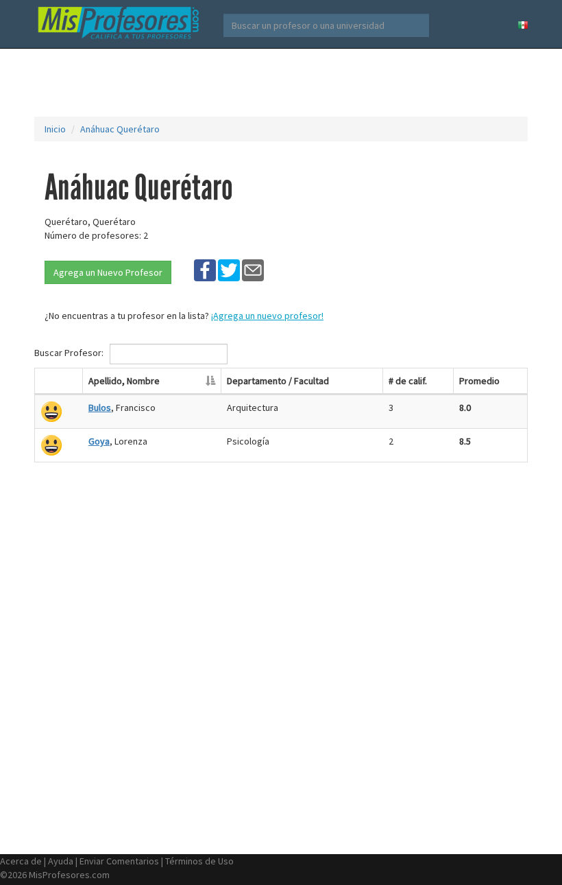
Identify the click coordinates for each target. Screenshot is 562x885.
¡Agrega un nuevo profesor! (267, 315)
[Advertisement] (283, 82)
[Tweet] (229, 269)
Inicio (55, 129)
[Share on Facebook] (205, 269)
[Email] (253, 269)
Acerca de (21, 861)
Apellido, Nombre (124, 381)
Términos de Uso (199, 861)
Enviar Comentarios (119, 861)
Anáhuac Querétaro (120, 129)
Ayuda (60, 861)
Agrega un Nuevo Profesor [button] (107, 272)
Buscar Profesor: (70, 352)
